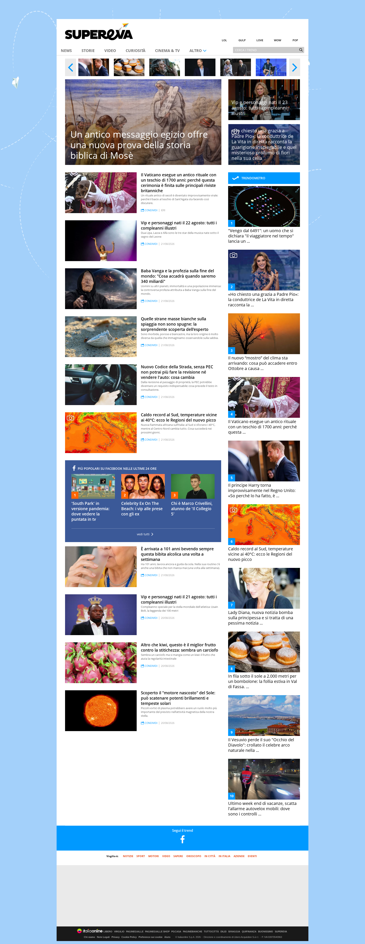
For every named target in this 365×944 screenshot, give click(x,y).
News (66, 50)
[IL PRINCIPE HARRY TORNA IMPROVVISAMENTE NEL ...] (93, 67)
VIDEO (166, 856)
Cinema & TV (167, 50)
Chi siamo (89, 937)
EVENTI (252, 856)
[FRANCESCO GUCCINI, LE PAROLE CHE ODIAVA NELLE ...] (164, 67)
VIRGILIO (119, 931)
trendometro (253, 178)
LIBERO (108, 931)
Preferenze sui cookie (150, 937)
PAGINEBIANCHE (192, 931)
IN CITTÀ (209, 856)
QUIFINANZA (249, 931)
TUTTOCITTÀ (211, 931)
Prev (70, 67)
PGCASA (176, 931)
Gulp (242, 40)
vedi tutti (143, 534)
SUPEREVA (281, 931)
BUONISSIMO (265, 931)
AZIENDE (239, 856)
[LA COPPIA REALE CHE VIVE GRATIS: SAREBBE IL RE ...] (235, 67)
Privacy (116, 937)
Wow (277, 40)
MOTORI (153, 856)
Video (110, 50)
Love (259, 40)
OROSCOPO (193, 856)
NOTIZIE (128, 856)
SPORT (140, 856)
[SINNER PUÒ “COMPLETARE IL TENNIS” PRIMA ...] (271, 67)
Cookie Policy (129, 937)
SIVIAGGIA (234, 931)
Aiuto (167, 937)
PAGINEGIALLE (134, 931)
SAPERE (178, 856)
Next (294, 67)
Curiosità (135, 50)
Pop (295, 40)
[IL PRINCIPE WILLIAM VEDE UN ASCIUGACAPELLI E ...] (200, 67)
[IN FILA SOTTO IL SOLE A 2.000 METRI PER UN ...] (129, 67)
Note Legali (103, 937)
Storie (88, 50)
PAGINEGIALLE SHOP (157, 931)
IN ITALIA (224, 856)
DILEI (223, 931)
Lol (224, 40)
